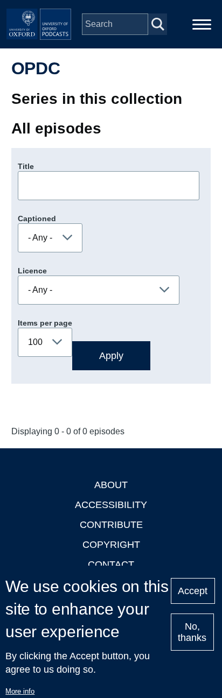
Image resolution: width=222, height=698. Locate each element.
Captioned (37, 218)
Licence (32, 270)
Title (26, 166)
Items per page (45, 323)
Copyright (111, 544)
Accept (192, 591)
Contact (111, 564)
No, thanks (192, 632)
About (111, 485)
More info (19, 691)
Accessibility (111, 504)
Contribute (111, 524)
